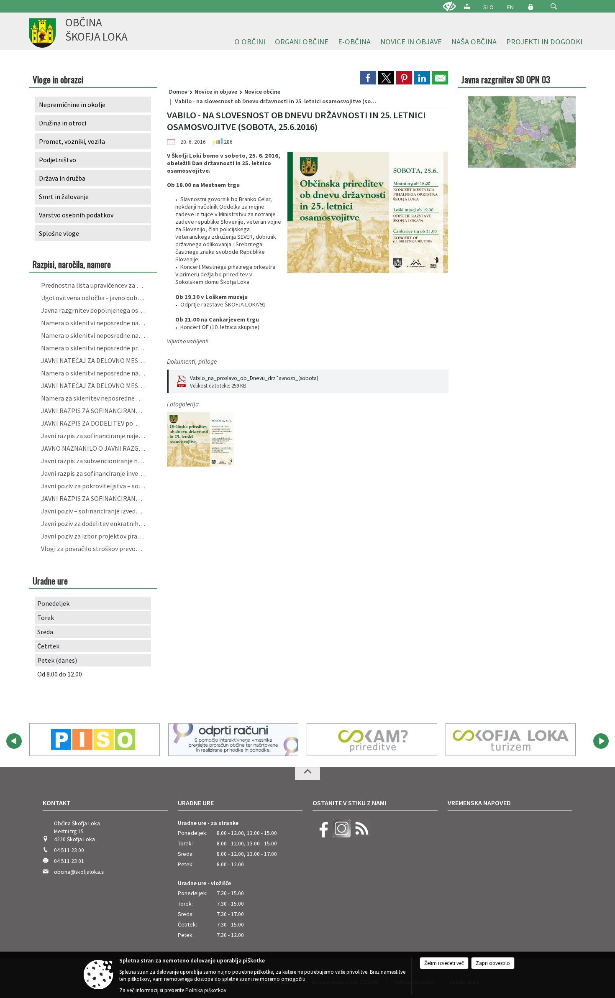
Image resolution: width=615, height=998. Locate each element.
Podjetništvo (57, 160)
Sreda (45, 632)
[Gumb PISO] (94, 739)
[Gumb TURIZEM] (510, 739)
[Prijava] (530, 6)
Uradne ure (196, 803)
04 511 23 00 (69, 850)
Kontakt (57, 803)
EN (510, 7)
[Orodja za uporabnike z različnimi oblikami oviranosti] (449, 7)
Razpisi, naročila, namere (72, 264)
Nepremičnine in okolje (72, 104)
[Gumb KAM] (371, 739)
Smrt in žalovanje (64, 196)
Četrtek (48, 646)
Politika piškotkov (205, 990)
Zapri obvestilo (493, 963)
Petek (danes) (57, 660)
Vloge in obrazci (58, 79)
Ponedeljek (53, 603)
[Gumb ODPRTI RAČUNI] (233, 739)
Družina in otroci (62, 123)
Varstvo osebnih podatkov (76, 215)
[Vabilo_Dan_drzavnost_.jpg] (200, 439)
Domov (178, 91)
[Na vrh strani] (307, 773)
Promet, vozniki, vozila (72, 141)
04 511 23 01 (69, 861)
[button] (554, 6)
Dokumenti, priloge (192, 361)
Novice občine (262, 91)
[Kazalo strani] (467, 6)
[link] (368, 77)
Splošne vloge (59, 233)
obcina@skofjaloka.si (79, 871)
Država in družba (62, 178)
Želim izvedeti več (444, 963)
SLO (488, 7)
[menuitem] (249, 42)
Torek (45, 617)
